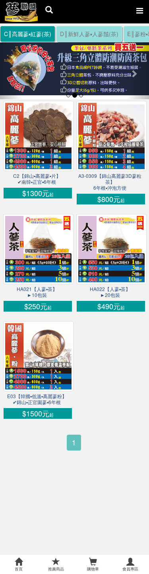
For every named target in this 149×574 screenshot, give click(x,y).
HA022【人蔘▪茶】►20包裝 (110, 292)
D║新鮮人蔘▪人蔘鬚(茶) (89, 34)
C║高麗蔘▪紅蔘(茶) (27, 34)
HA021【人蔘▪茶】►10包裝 (37, 292)
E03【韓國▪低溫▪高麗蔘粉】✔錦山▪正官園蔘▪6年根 (37, 399)
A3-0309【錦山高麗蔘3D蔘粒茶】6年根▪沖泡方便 (109, 182)
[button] (11, 69)
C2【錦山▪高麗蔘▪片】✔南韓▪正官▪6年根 (37, 179)
